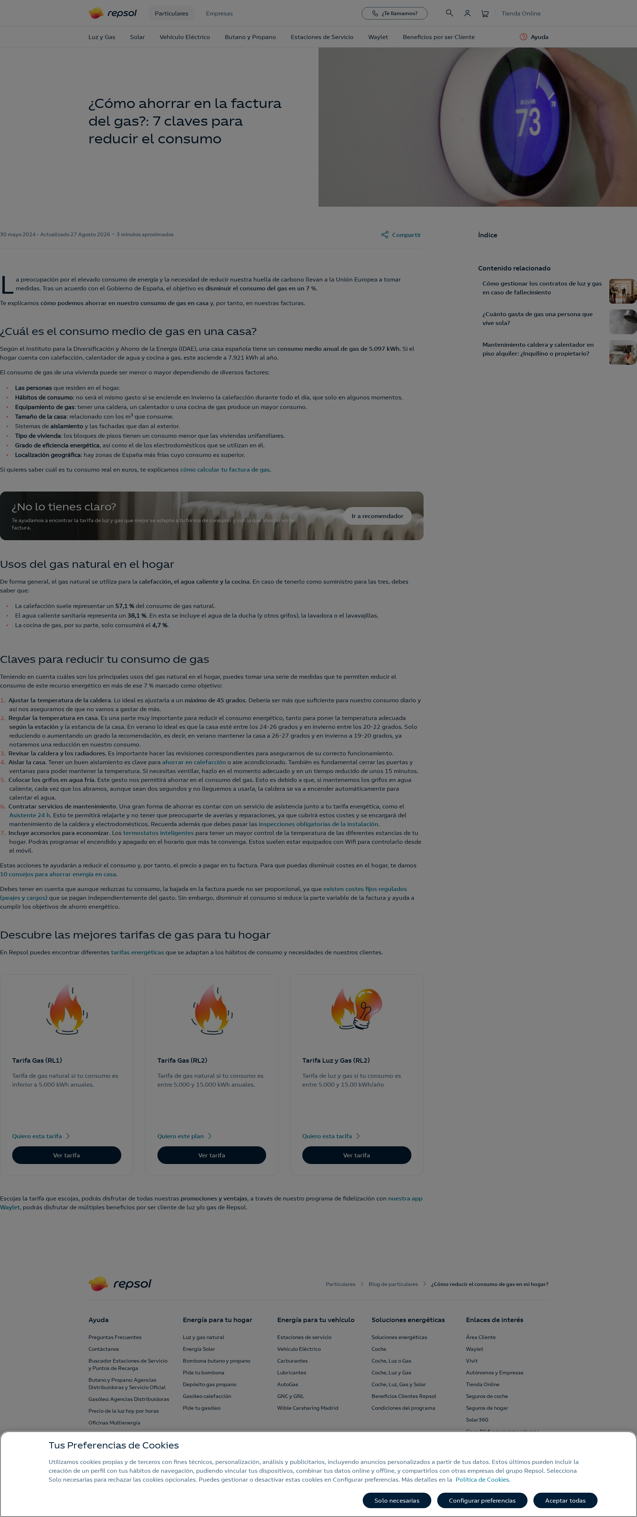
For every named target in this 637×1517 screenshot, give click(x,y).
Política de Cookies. (483, 1479)
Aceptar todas (565, 1500)
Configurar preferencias (482, 1500)
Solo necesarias (397, 1500)
